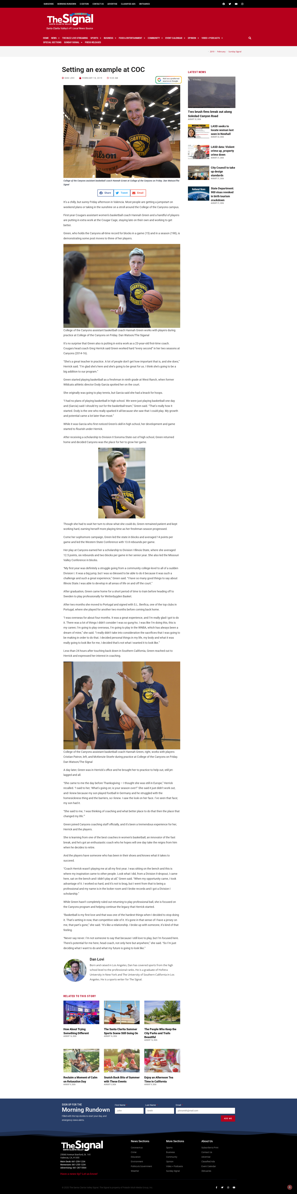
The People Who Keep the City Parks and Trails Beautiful (160, 1033)
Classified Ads (128, 4)
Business (108, 38)
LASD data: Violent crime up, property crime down (222, 150)
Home (46, 38)
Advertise (112, 4)
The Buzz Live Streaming (75, 38)
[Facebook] (223, 4)
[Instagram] (242, 4)
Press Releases (93, 42)
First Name (120, 1105)
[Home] (206, 51)
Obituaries (144, 4)
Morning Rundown (66, 4)
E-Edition (84, 4)
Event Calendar (173, 38)
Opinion (192, 38)
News (54, 38)
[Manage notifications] (289, 1187)
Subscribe (49, 4)
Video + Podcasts (211, 38)
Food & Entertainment (130, 38)
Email (178, 1105)
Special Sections (52, 42)
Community (154, 38)
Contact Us (98, 4)
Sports (94, 38)
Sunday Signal (71, 42)
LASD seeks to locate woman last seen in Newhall (222, 130)
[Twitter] (230, 4)
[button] (250, 38)
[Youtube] (236, 4)
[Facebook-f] (216, 1187)
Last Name (150, 1105)
